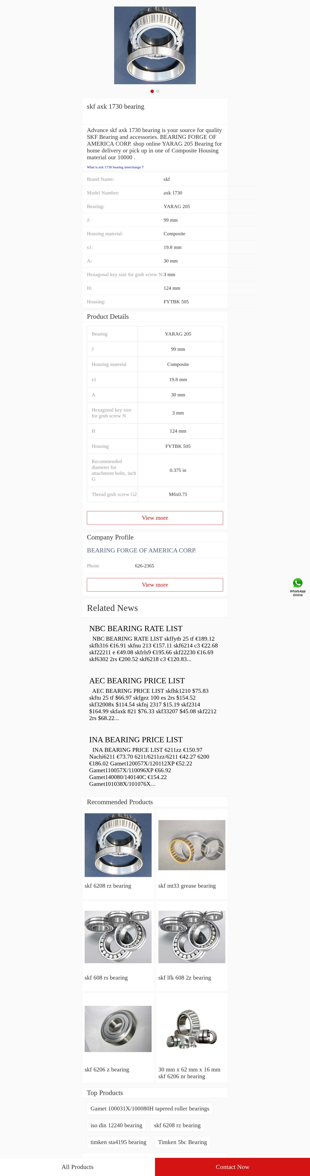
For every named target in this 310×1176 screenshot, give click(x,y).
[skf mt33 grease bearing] (192, 879)
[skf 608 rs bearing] (118, 971)
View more (155, 517)
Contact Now (232, 1166)
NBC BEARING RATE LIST (135, 628)
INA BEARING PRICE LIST (136, 739)
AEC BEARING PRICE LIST (137, 680)
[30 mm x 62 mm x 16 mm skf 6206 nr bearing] (192, 1062)
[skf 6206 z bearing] (118, 1062)
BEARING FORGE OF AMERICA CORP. (142, 550)
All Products (77, 1166)
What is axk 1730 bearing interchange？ (115, 167)
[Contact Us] (298, 588)
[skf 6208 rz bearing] (118, 879)
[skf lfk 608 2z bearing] (192, 971)
